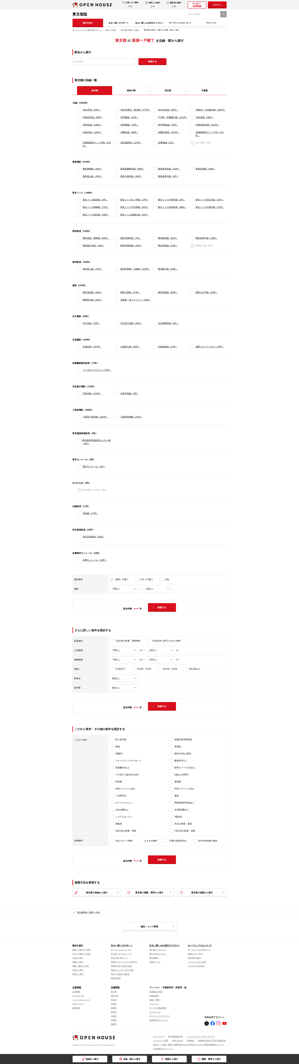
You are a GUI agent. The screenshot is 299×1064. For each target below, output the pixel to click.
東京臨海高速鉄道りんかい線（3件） (96, 442)
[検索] (223, 14)
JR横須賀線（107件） (169, 132)
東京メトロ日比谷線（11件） (210, 199)
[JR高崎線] (117, 125)
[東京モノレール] (79, 467)
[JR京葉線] (192, 118)
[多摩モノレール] (79, 560)
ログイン (217, 5)
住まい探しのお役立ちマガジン (149, 23)
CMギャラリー (78, 1004)
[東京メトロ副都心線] (117, 215)
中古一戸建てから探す (81, 954)
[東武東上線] (79, 269)
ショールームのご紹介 (197, 962)
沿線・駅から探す (132, 1059)
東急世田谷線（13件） (169, 169)
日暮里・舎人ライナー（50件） (135, 300)
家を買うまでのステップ (121, 954)
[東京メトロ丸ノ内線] (117, 200)
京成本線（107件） (92, 346)
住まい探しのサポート (119, 23)
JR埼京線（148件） (92, 125)
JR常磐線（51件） (129, 117)
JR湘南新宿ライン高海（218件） (97, 144)
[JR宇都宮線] (155, 125)
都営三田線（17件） (130, 292)
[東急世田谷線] (155, 169)
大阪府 (113, 1016)
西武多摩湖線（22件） (131, 245)
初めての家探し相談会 (120, 974)
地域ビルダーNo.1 (195, 954)
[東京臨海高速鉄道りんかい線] (79, 442)
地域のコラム (155, 962)
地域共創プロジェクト (158, 1020)
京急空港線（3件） (129, 393)
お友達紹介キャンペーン (163, 1049)
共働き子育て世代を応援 (121, 966)
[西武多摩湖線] (117, 246)
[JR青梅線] (155, 144)
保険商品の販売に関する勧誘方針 (212, 1041)
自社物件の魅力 (194, 958)
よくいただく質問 (160, 1041)
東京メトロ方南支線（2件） (171, 199)
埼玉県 (168, 90)
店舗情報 (115, 987)
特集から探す (78, 974)
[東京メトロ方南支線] (155, 200)
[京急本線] (79, 394)
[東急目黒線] (192, 169)
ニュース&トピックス (81, 1000)
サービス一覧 (78, 996)
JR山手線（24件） (92, 110)
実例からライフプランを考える (124, 962)
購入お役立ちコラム (157, 954)
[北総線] (79, 513)
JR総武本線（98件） (93, 117)
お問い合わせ (177, 1041)
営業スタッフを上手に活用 (122, 970)
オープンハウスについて (180, 23)
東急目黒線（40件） (206, 169)
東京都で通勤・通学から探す (149, 892)
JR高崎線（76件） (129, 125)
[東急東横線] (79, 169)
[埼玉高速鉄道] (79, 537)
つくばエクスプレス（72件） (97, 370)
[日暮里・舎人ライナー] (117, 300)
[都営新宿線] (155, 293)
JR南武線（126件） (92, 132)
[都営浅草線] (79, 293)
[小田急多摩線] (117, 417)
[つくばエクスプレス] (79, 370)
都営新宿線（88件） (168, 292)
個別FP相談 (116, 978)
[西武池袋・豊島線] (79, 238)
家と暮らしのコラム (157, 950)
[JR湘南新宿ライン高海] (79, 144)
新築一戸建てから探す (81, 950)
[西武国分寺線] (79, 246)
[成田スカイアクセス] (192, 347)
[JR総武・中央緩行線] (192, 110)
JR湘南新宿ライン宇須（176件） (209, 134)
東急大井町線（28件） (131, 176)
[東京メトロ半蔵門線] (192, 207)
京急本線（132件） (92, 393)
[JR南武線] (79, 134)
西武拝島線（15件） (168, 245)
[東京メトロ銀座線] (79, 200)
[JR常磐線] (117, 118)
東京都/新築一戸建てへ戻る (88, 912)
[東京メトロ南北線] (79, 215)
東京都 (113, 992)
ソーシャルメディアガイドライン (201, 1036)
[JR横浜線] (117, 134)
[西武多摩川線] (192, 238)
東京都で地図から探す (202, 892)
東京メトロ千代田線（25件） (134, 207)
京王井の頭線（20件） (131, 323)
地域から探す (92, 1059)
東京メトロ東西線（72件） (96, 207)
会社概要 (76, 992)
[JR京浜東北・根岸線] (117, 110)
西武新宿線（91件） (168, 238)
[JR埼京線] (79, 125)
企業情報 (76, 987)
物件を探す (88, 23)
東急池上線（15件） (93, 176)
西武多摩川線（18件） (207, 238)
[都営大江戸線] (192, 293)
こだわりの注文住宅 (196, 966)
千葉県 (204, 90)
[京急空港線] (117, 394)
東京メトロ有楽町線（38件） (172, 207)
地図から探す (171, 1059)
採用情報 (76, 1008)
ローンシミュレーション (121, 950)
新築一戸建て (155, 1000)
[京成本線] (79, 347)
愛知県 (113, 1012)
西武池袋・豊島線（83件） (96, 238)
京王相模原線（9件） (168, 323)
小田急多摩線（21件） (131, 417)
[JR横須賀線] (155, 134)
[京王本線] (79, 323)
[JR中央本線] (155, 110)
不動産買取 (154, 996)
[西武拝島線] (155, 246)
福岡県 (113, 1024)
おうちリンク (155, 1012)
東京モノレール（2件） (94, 466)
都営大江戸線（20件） (207, 292)
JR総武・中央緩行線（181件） (211, 110)
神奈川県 (131, 90)
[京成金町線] (155, 347)
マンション (154, 1004)
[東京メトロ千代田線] (117, 207)
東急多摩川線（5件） (168, 176)
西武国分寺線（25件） (94, 245)
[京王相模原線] (155, 323)
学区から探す (78, 970)
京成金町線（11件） (168, 346)
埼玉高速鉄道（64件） (94, 536)
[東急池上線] (79, 176)
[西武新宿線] (155, 238)
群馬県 (113, 1008)
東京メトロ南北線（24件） (96, 214)
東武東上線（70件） (93, 269)
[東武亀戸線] (155, 269)
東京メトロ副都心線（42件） (134, 214)
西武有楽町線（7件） (130, 238)
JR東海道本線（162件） (207, 125)
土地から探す (78, 958)
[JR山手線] (79, 110)
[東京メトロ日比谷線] (192, 200)
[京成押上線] (117, 347)
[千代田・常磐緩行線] (155, 118)
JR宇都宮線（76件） (168, 125)
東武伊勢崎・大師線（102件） (135, 269)
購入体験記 (154, 958)
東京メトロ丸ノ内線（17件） (134, 199)
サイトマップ (158, 1036)
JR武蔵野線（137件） (131, 142)
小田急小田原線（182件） (95, 417)
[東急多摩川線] (155, 176)
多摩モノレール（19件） (95, 560)
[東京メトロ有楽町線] (155, 207)
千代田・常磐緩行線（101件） (173, 117)
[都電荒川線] (79, 300)
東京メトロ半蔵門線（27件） (210, 207)
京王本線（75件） (91, 323)
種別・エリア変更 (149, 926)
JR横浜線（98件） (129, 132)
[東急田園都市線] (117, 169)
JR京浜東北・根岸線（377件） (135, 110)
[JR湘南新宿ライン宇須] (192, 134)
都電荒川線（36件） (93, 300)
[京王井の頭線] (117, 323)
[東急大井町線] (117, 176)
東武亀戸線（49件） (168, 269)
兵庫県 (113, 1020)
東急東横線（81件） (93, 169)
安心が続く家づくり (119, 958)
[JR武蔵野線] (117, 144)
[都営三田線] (117, 293)
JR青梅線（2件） (166, 142)
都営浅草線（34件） (93, 292)
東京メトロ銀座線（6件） (95, 199)
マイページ (211, 23)
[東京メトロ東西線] (79, 207)
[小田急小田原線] (79, 417)
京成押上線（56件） (130, 346)
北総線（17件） (90, 513)
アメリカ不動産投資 (157, 1008)
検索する (152, 61)
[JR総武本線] (79, 118)
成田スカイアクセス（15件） (210, 346)
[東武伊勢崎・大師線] (117, 269)
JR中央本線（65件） (168, 110)
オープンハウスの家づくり (199, 950)
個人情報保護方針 (175, 1036)
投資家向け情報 (155, 992)
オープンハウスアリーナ (159, 1016)
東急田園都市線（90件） (132, 169)
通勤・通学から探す (211, 1059)
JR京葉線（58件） (205, 117)
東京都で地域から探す (97, 892)
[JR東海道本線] (192, 125)
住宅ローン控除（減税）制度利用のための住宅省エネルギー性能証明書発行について (188, 1045)
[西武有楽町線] (117, 238)
